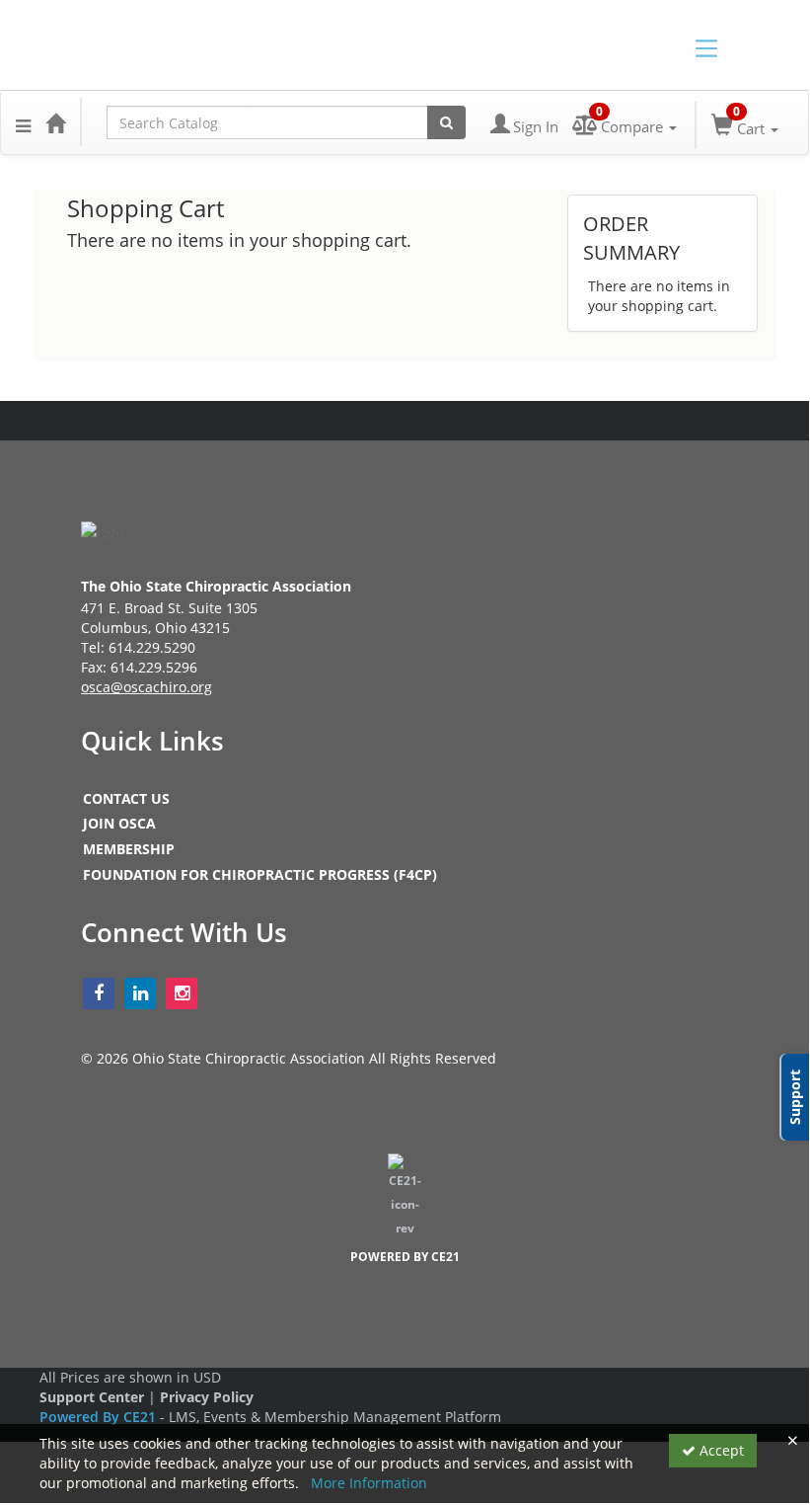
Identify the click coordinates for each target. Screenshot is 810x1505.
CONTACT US (126, 798)
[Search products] (446, 122)
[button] (23, 122)
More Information (369, 1482)
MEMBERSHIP (129, 848)
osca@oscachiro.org (146, 686)
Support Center (91, 1396)
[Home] (55, 122)
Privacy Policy (207, 1396)
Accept (720, 1450)
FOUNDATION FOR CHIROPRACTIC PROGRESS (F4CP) (260, 874)
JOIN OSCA (119, 823)
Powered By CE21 (99, 1416)
